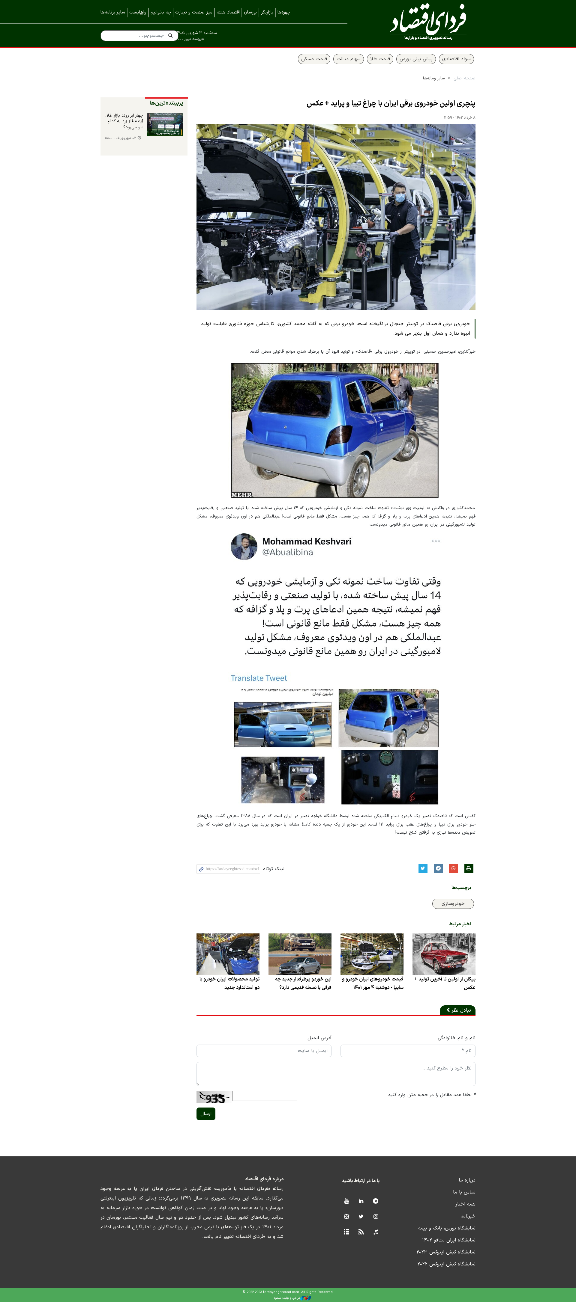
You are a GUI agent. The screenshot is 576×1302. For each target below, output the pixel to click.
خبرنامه (468, 1216)
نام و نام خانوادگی (457, 1038)
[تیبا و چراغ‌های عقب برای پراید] (336, 430)
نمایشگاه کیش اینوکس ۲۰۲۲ (446, 1264)
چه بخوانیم (161, 12)
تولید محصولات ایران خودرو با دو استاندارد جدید (230, 983)
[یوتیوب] (346, 1201)
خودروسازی (453, 903)
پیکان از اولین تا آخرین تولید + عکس (445, 983)
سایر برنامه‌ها (112, 12)
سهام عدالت (349, 59)
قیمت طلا (380, 59)
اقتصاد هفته (228, 12)
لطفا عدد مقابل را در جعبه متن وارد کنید (432, 1095)
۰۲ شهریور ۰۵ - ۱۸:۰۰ (120, 138)
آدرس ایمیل (320, 1038)
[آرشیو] (346, 1232)
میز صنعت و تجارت (193, 12)
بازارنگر (267, 12)
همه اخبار (465, 1204)
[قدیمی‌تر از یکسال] (444, 954)
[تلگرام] (376, 1201)
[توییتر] (361, 1217)
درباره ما (467, 1180)
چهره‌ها (284, 12)
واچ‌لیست (137, 12)
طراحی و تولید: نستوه (287, 1298)
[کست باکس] (376, 1232)
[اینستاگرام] (376, 1217)
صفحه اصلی (465, 78)
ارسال (206, 1113)
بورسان (250, 12)
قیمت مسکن (314, 59)
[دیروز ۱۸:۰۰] (165, 125)
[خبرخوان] (361, 1232)
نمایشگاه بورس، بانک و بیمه (447, 1228)
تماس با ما (464, 1192)
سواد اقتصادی (456, 59)
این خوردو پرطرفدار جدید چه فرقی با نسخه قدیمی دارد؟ (303, 983)
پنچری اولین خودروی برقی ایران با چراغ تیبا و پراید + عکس (391, 103)
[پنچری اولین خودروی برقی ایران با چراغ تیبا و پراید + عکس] (336, 217)
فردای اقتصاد (420, 23)
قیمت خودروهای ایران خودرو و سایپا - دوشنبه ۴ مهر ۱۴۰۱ (373, 983)
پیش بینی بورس (416, 59)
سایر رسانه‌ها (434, 78)
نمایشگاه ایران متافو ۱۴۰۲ (449, 1240)
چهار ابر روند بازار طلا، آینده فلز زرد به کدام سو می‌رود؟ (124, 121)
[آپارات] (346, 1217)
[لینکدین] (361, 1201)
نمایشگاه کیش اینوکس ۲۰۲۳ (446, 1252)
